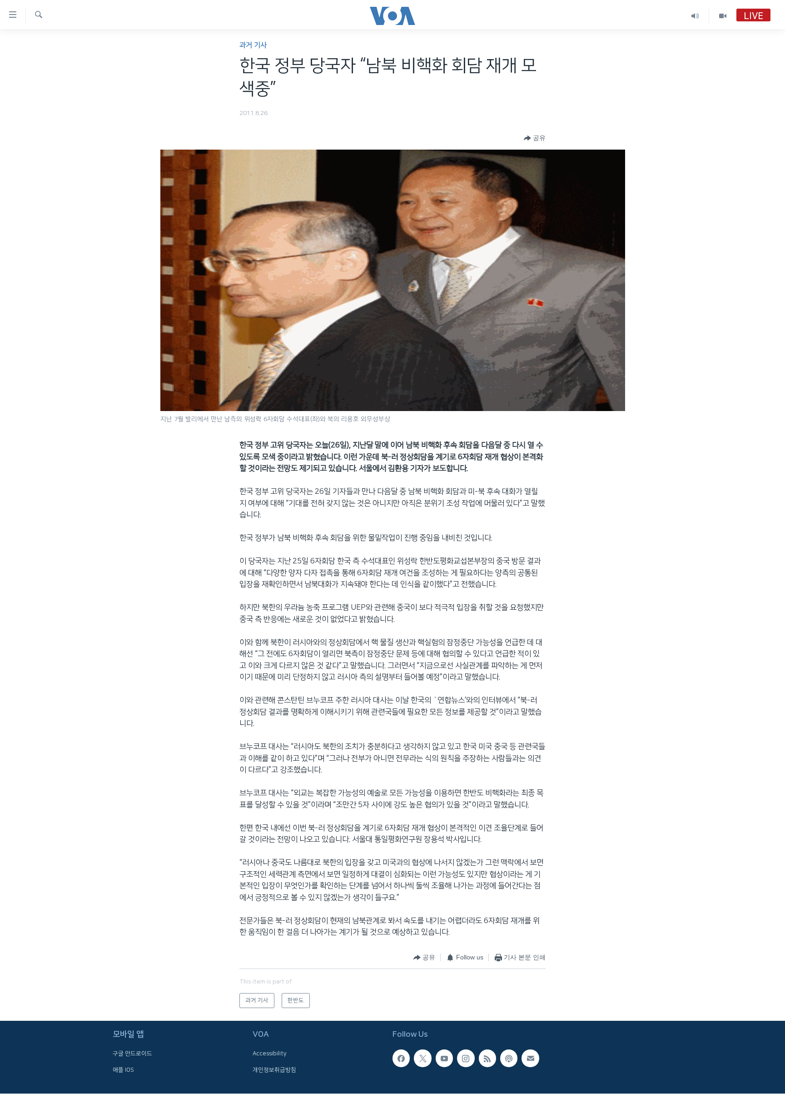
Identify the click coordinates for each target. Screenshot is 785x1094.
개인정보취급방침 (274, 1070)
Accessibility (270, 1054)
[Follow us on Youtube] (444, 1058)
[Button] (535, 138)
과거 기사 (253, 45)
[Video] (722, 16)
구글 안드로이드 (132, 1054)
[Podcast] (508, 1058)
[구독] (530, 1058)
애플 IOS (123, 1070)
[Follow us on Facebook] (401, 1058)
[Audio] (695, 16)
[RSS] (487, 1058)
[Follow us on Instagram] (465, 1058)
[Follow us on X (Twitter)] (422, 1058)
